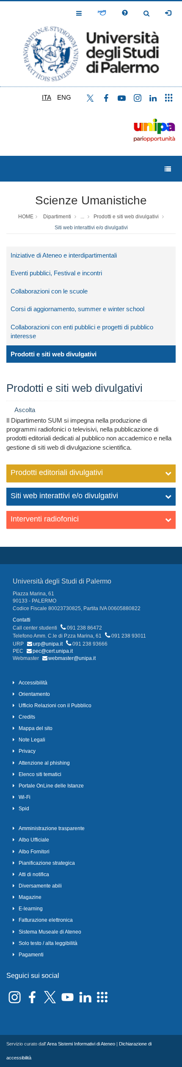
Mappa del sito (35, 728)
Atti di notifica (34, 874)
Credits (27, 717)
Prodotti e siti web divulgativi (126, 217)
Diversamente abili (40, 886)
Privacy (27, 751)
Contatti (21, 620)
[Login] (168, 13)
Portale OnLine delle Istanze (51, 786)
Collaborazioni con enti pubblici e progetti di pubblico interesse (82, 331)
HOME (25, 217)
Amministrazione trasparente (52, 828)
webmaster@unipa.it (72, 658)
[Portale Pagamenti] (102, 13)
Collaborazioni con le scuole (49, 291)
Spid (24, 809)
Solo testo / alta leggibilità (48, 943)
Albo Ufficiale (34, 840)
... (82, 217)
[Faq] (124, 13)
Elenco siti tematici (40, 774)
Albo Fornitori (34, 852)
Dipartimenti (57, 217)
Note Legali (32, 740)
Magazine (30, 897)
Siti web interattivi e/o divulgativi (91, 228)
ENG (64, 97)
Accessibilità (33, 683)
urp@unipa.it (48, 644)
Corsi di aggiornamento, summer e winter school (77, 308)
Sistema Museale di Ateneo (50, 932)
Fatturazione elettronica (46, 920)
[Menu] (168, 169)
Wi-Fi (24, 797)
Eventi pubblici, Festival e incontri (56, 273)
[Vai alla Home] (91, 44)
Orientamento (34, 694)
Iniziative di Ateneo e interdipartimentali (64, 255)
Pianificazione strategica (47, 863)
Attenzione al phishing (44, 763)
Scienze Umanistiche (91, 200)
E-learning (31, 909)
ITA (46, 97)
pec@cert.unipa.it (53, 651)
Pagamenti (31, 955)
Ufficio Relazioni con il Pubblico (55, 706)
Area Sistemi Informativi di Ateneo (81, 1043)
